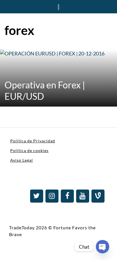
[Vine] (98, 196)
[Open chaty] (102, 246)
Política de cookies (29, 150)
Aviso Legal (21, 160)
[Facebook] (67, 196)
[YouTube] (82, 196)
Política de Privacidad (32, 140)
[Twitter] (36, 196)
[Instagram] (51, 196)
